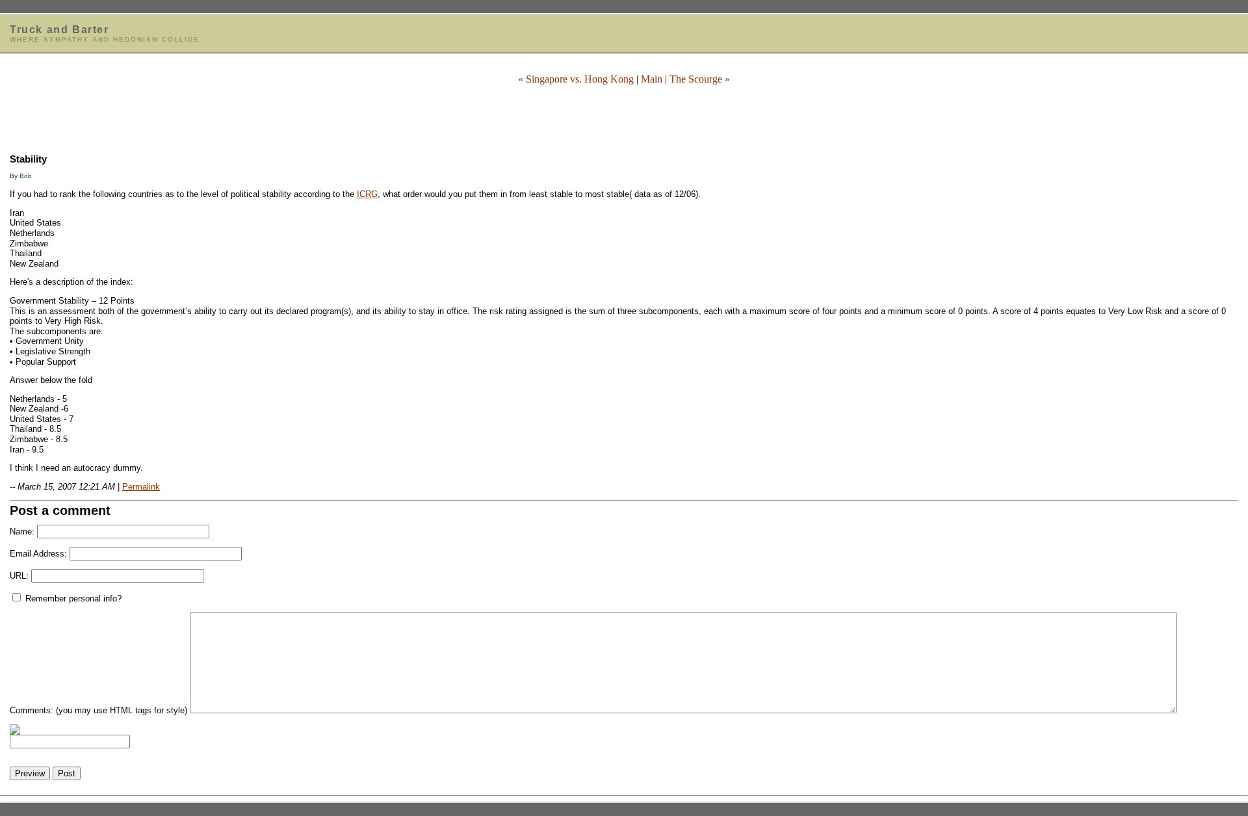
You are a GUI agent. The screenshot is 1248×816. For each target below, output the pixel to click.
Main (651, 79)
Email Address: (38, 554)
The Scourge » (700, 79)
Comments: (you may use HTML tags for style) (98, 710)
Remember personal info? (72, 598)
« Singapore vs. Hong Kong (576, 79)
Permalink (141, 487)
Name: (22, 531)
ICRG (367, 194)
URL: (19, 576)
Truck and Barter (59, 29)
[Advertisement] (624, 115)
